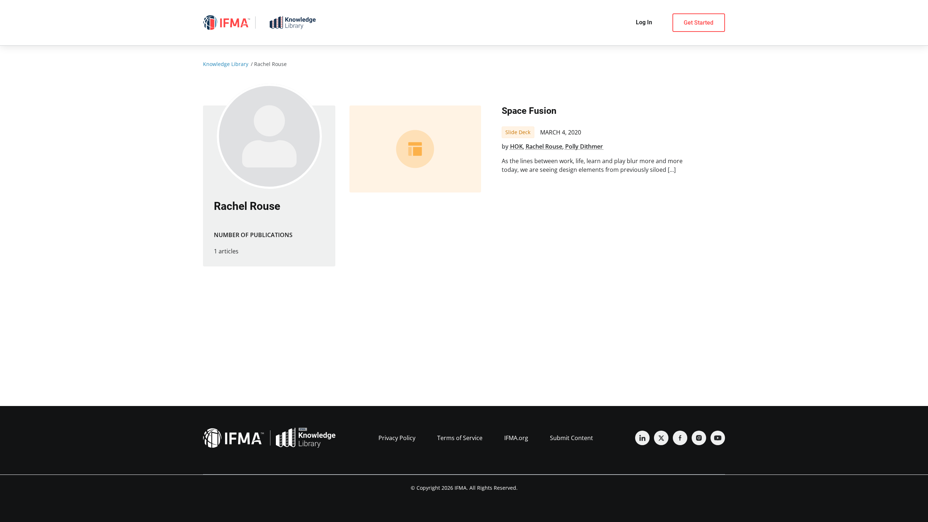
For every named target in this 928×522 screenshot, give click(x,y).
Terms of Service (459, 438)
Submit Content (571, 438)
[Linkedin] (642, 438)
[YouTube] (717, 438)
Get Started (698, 22)
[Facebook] (680, 438)
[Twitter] (661, 438)
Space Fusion (529, 110)
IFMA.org (516, 438)
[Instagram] (699, 438)
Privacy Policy (396, 438)
